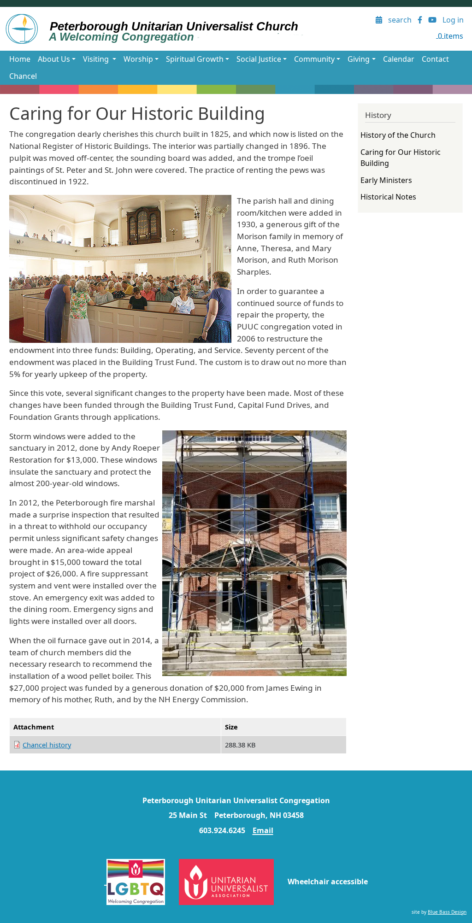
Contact (435, 59)
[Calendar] (379, 20)
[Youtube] (432, 20)
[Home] (159, 29)
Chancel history (47, 744)
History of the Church (398, 135)
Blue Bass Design (447, 912)
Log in (453, 20)
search (400, 20)
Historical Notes (388, 197)
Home (19, 59)
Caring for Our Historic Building (400, 157)
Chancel (23, 76)
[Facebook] (420, 20)
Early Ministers (386, 180)
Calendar (398, 59)
